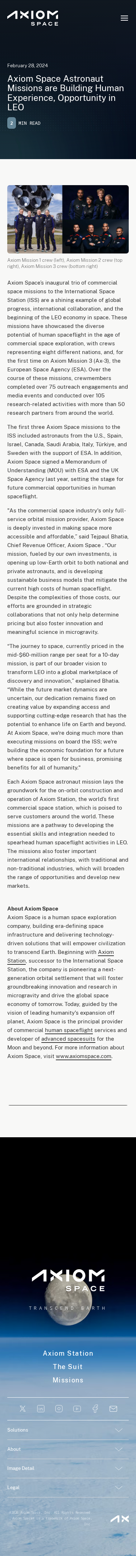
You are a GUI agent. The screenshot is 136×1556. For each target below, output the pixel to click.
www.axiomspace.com (83, 1056)
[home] (32, 18)
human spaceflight (69, 1030)
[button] (124, 18)
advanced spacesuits (68, 1039)
